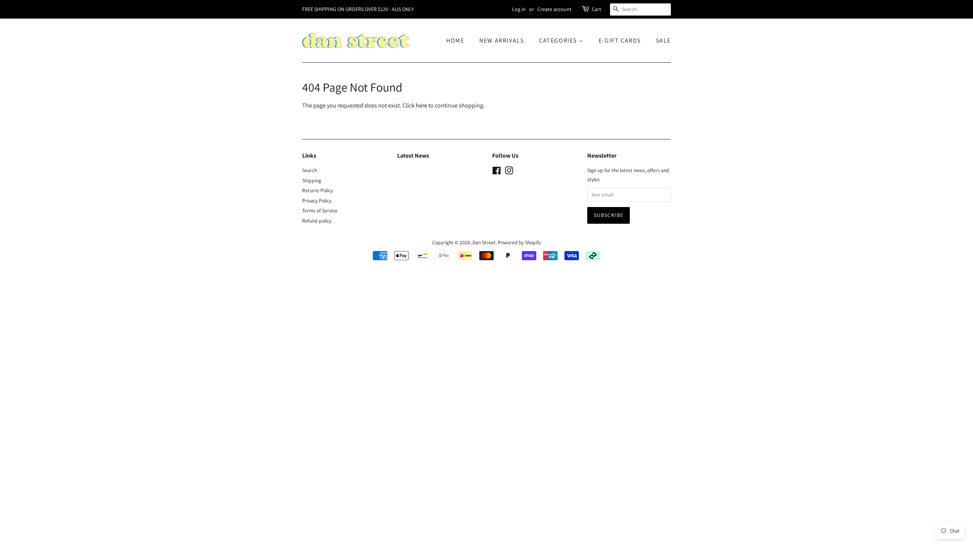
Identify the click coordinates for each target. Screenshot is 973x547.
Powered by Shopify (519, 242)
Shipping (311, 180)
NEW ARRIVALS (501, 40)
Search (309, 170)
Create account (554, 9)
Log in (519, 9)
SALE (663, 40)
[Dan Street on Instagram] (509, 172)
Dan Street (484, 242)
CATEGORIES (559, 40)
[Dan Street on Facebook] (496, 172)
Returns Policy (317, 190)
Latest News (413, 156)
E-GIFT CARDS (620, 40)
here (421, 105)
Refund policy (316, 220)
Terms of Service (320, 210)
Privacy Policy (316, 200)
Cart (596, 9)
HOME (455, 40)
